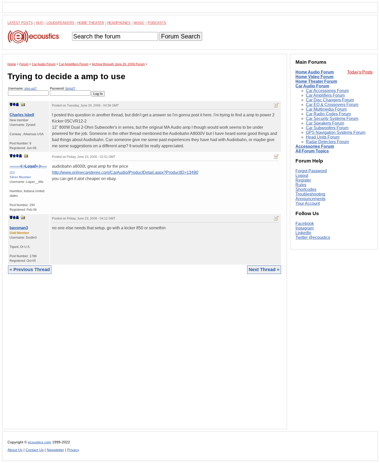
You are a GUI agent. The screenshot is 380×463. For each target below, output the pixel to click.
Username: (22, 88)
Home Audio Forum (314, 72)
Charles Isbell (22, 114)
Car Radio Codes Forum (328, 114)
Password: (62, 88)
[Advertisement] (144, 355)
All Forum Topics (312, 151)
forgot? (70, 88)
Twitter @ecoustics (312, 237)
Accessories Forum (314, 146)
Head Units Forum (322, 137)
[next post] (14, 104)
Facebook (304, 223)
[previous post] (14, 155)
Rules (300, 185)
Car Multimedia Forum (326, 109)
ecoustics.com (39, 442)
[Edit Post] (276, 105)
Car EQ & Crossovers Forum (332, 104)
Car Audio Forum (312, 86)
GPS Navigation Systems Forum (335, 132)
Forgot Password (311, 171)
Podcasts (157, 23)
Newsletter (55, 450)
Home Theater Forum (316, 81)
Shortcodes (305, 189)
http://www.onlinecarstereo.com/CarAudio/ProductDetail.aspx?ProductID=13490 (125, 172)
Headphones (119, 23)
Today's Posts (360, 72)
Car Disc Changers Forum (330, 100)
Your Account (307, 203)
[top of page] (11, 104)
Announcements (310, 199)
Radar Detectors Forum (327, 142)
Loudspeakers (60, 23)
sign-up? (30, 88)
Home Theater (90, 23)
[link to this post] (23, 104)
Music (139, 23)
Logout (301, 175)
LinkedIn (303, 233)
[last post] (17, 104)
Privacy (73, 450)
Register (303, 180)
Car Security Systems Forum (332, 118)
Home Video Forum (314, 77)
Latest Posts (20, 23)
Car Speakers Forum (325, 123)
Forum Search (180, 36)
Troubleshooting (310, 194)
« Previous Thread (30, 269)
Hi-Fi (39, 23)
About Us (14, 450)
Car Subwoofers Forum (327, 128)
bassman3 (19, 227)
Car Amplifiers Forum (325, 95)
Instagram (304, 228)
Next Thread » (264, 269)
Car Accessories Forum (327, 90)
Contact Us (35, 450)
